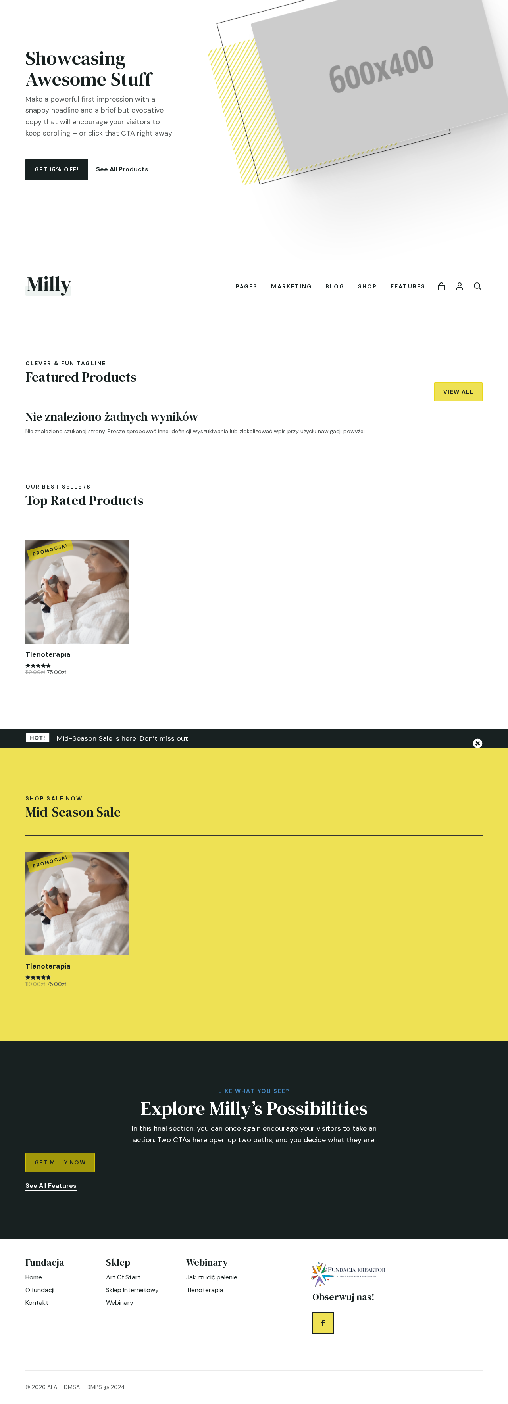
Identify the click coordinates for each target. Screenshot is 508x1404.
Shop (367, 286)
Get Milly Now (60, 1162)
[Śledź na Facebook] (323, 1323)
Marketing (291, 286)
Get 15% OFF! (57, 169)
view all (458, 391)
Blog (334, 286)
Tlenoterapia (204, 1290)
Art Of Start (123, 1277)
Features (408, 286)
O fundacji (39, 1290)
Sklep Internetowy (132, 1290)
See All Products (122, 169)
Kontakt (36, 1303)
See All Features (51, 1186)
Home (33, 1277)
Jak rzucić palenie (211, 1277)
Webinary (119, 1303)
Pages (247, 286)
